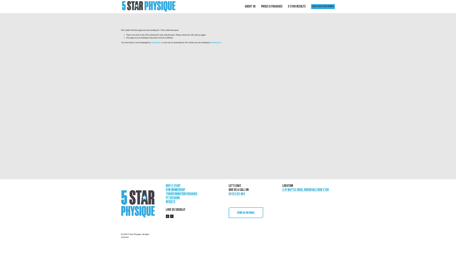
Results (170, 202)
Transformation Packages (181, 194)
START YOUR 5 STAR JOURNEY (323, 6)
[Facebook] (171, 216)
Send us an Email (246, 213)
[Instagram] (167, 216)
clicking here (156, 43)
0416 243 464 (237, 194)
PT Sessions (173, 198)
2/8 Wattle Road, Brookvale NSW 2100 (305, 190)
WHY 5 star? (173, 186)
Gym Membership (175, 190)
